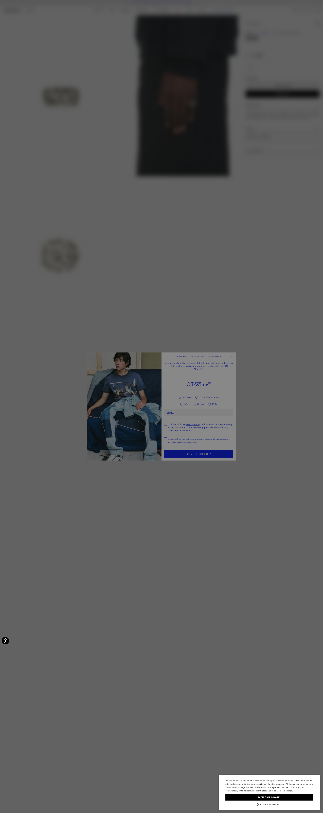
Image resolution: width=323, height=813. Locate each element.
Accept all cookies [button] (269, 797)
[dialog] (269, 792)
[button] (269, 804)
